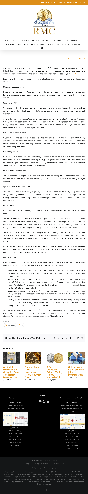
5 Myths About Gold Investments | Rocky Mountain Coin (33, 372)
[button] (42, 48)
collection (74, 74)
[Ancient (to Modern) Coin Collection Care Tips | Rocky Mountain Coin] (11, 353)
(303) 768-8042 (72, 402)
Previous (73, 58)
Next (81, 58)
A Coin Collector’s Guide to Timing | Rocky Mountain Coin (54, 372)
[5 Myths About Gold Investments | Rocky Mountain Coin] (33, 353)
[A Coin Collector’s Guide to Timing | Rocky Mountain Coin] (55, 353)
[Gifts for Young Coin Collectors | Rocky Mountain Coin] (76, 353)
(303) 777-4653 (15, 402)
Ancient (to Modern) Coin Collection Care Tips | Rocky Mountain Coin (11, 372)
